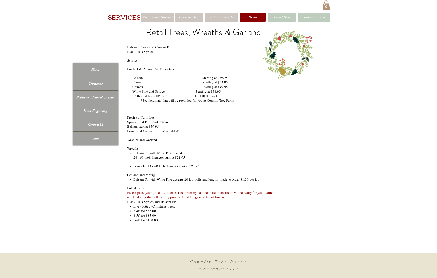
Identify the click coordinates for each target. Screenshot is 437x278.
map (96, 138)
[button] (326, 5)
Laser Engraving (96, 111)
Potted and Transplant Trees (95, 97)
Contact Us (95, 124)
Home (95, 70)
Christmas (96, 83)
